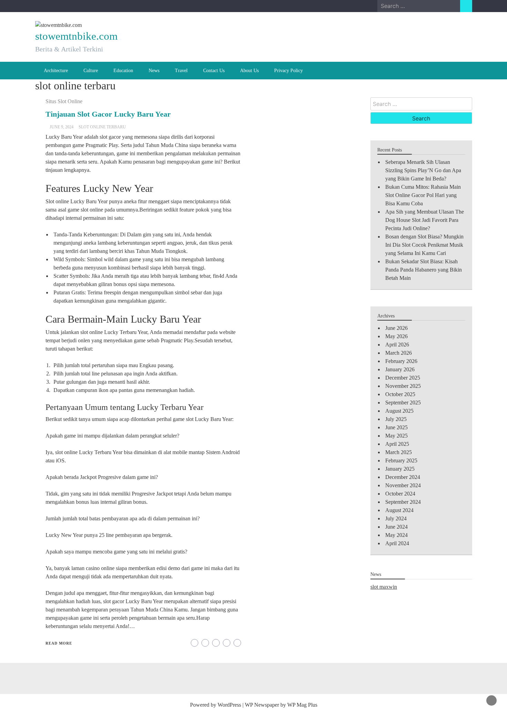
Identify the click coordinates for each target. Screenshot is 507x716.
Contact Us (214, 70)
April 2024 (397, 543)
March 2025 (398, 452)
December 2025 (402, 378)
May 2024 (396, 535)
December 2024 (402, 477)
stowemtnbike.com (76, 36)
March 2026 (398, 353)
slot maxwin (383, 587)
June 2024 (396, 527)
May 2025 (396, 436)
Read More (59, 643)
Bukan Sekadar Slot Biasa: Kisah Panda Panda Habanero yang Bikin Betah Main (423, 269)
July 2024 (396, 518)
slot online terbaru (102, 127)
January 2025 (400, 469)
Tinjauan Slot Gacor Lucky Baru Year (108, 114)
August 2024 (399, 510)
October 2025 (400, 394)
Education (123, 70)
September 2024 (403, 502)
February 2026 (401, 361)
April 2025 (397, 444)
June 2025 (396, 427)
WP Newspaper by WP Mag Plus (281, 705)
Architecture (56, 70)
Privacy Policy (288, 70)
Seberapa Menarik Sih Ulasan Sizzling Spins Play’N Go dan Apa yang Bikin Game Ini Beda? (423, 170)
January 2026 (400, 369)
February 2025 (401, 460)
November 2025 (403, 386)
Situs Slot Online (64, 101)
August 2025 (399, 411)
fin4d (218, 276)
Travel (181, 70)
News (154, 70)
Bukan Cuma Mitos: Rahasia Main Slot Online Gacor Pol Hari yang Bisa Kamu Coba (423, 195)
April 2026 (397, 344)
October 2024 (400, 494)
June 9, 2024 (61, 127)
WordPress (229, 705)
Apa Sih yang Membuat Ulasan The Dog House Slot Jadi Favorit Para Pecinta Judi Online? (424, 220)
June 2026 (396, 328)
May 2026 (396, 336)
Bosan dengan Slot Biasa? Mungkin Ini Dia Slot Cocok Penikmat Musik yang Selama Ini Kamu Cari (424, 245)
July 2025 (396, 419)
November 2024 (403, 485)
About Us (249, 70)
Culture (90, 70)
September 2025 (403, 402)
